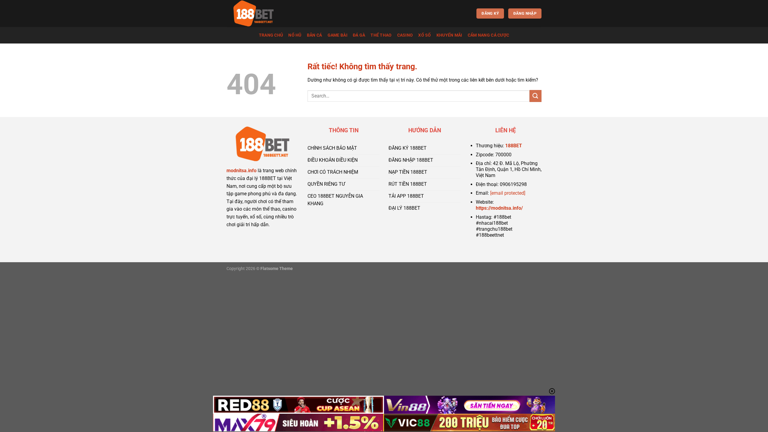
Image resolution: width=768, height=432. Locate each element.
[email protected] (507, 193)
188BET (513, 145)
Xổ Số (424, 35)
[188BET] (256, 13)
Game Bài (337, 35)
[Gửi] (536, 96)
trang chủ (271, 35)
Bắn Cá (314, 35)
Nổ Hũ (294, 35)
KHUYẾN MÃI (449, 35)
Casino (405, 35)
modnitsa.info (241, 170)
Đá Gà (359, 35)
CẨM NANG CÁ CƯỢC (488, 35)
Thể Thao (381, 35)
